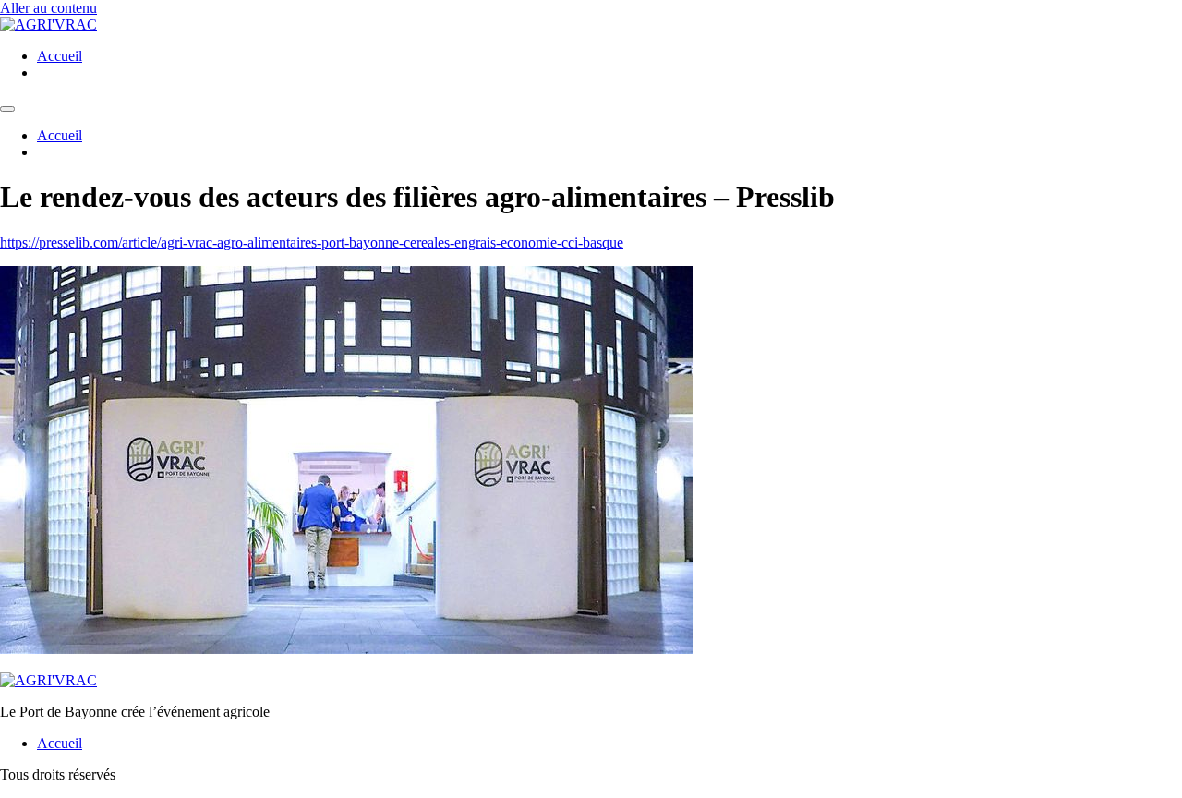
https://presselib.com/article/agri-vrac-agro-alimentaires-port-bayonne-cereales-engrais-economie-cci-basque (311, 242)
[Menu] (7, 109)
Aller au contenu (48, 8)
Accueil (59, 56)
